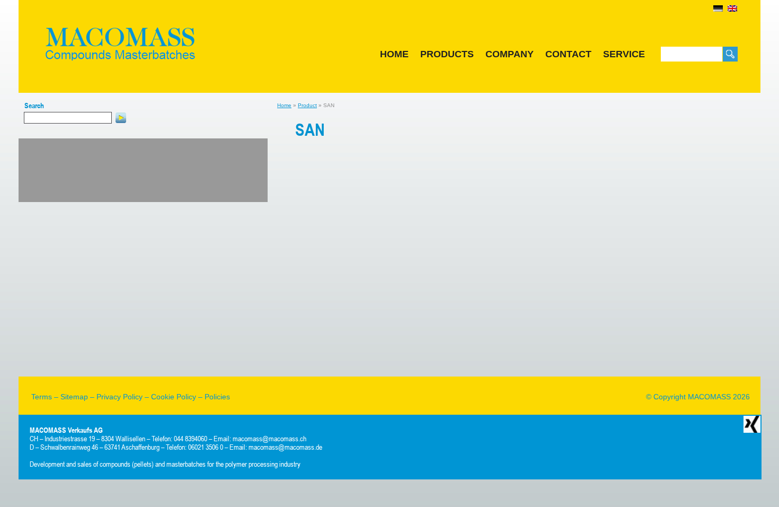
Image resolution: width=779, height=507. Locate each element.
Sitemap (74, 396)
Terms (41, 396)
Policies (217, 396)
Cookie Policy (173, 396)
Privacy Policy (119, 396)
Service (624, 54)
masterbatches (186, 464)
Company (509, 54)
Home (394, 54)
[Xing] (752, 423)
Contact (568, 54)
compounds (115, 464)
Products (447, 54)
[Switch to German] (718, 8)
